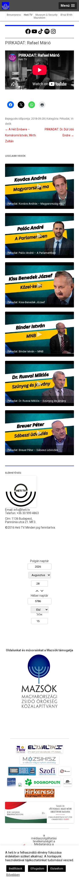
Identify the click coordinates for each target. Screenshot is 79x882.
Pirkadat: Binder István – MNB (25, 351)
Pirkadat (65, 118)
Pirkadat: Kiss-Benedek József (26, 302)
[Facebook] (28, 33)
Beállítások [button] (15, 868)
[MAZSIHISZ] (39, 764)
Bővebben (13, 875)
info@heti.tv (22, 509)
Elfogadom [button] (37, 868)
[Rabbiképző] (20, 786)
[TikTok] (40, 33)
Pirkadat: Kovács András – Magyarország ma (35, 203)
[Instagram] (53, 33)
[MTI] (65, 775)
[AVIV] (20, 753)
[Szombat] (11, 786)
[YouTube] (34, 33)
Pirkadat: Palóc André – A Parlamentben (32, 252)
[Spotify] (47, 33)
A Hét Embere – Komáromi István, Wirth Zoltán (20, 135)
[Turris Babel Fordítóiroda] (22, 775)
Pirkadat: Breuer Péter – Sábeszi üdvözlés (33, 450)
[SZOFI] (47, 775)
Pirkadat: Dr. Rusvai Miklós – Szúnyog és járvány (37, 400)
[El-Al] (45, 753)
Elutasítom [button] (56, 868)
